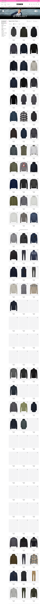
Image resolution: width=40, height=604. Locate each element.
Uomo (5, 4)
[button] (29, 21)
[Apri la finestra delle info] (38, 0)
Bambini (8, 4)
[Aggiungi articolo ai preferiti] (17, 26)
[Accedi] (31, 4)
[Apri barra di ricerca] (38, 6)
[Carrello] (38, 4)
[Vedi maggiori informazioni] (13, 41)
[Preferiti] (36, 4)
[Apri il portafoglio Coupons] (29, 4)
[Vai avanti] (36, 6)
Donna (2, 4)
